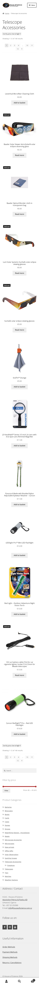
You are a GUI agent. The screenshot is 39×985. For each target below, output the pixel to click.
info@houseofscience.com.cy (20, 908)
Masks (7, 836)
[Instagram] (10, 927)
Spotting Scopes (11, 858)
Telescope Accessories (13, 862)
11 (32, 45)
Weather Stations (11, 880)
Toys (6, 873)
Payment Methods (9, 952)
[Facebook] (4, 927)
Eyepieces (11, 865)
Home (7, 13)
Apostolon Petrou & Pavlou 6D (14, 900)
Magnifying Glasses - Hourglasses (17, 833)
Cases (7, 822)
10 (27, 45)
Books (7, 814)
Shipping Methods (9, 957)
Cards (7, 818)
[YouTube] (15, 927)
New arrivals (9, 847)
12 (18, 49)
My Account (6, 981)
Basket (30, 979)
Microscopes (9, 844)
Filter (6, 791)
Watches (8, 876)
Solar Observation (11, 855)
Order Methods (8, 947)
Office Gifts (9, 851)
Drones (7, 829)
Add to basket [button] (19, 103)
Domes (7, 825)
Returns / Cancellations (11, 962)
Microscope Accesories (13, 840)
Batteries (8, 807)
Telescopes (9, 869)
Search (19, 981)
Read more (19, 155)
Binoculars (9, 811)
